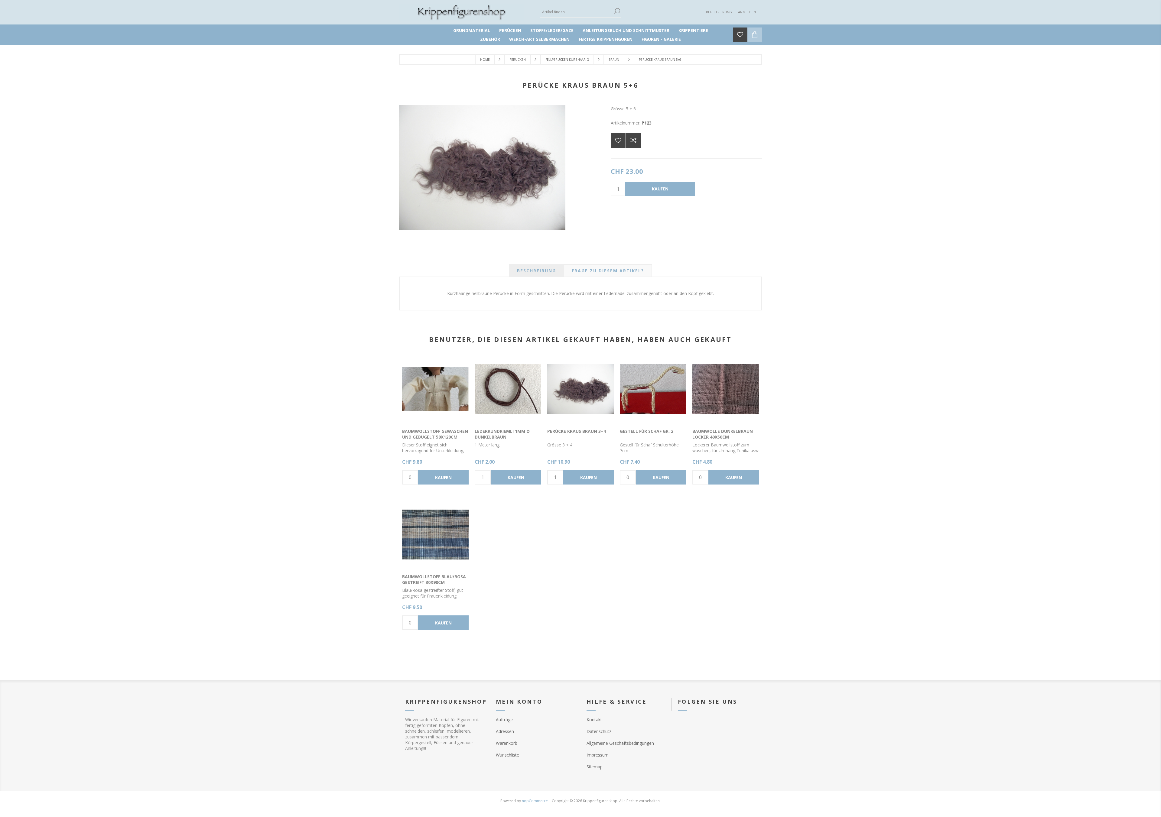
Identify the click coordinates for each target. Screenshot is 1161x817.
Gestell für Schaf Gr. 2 (646, 431)
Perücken (510, 30)
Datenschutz (599, 731)
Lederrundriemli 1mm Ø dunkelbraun (502, 434)
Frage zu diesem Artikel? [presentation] (608, 271)
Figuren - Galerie (661, 39)
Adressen (505, 731)
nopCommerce (535, 800)
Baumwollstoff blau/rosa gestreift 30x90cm (434, 579)
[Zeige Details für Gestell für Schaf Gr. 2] (653, 389)
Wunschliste (507, 755)
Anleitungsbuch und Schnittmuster (626, 30)
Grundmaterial (471, 30)
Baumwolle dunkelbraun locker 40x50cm (722, 434)
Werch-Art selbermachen (539, 39)
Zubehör (490, 39)
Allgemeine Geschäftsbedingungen (620, 743)
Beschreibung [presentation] (536, 271)
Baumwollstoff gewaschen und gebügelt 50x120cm (435, 434)
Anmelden (747, 12)
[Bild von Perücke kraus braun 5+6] (482, 228)
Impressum (598, 755)
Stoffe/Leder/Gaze (552, 30)
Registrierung (719, 12)
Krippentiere (693, 30)
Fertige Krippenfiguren (606, 39)
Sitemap (595, 767)
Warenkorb (506, 743)
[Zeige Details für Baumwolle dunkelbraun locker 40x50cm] (725, 389)
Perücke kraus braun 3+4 (576, 431)
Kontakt (594, 719)
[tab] (536, 270)
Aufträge (504, 719)
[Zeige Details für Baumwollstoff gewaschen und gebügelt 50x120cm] (435, 389)
